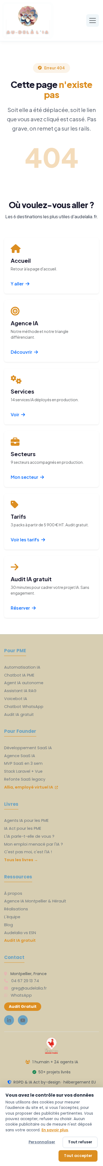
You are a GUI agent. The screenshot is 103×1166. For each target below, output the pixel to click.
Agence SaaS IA (19, 755)
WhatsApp (21, 995)
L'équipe (12, 917)
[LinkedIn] (9, 1020)
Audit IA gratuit (19, 714)
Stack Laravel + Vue (23, 771)
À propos (13, 893)
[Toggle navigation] (92, 20)
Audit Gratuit (23, 1006)
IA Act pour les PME (22, 828)
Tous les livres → (21, 860)
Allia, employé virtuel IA (29, 787)
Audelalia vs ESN (20, 932)
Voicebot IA (15, 698)
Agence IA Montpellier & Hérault (35, 901)
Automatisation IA (22, 667)
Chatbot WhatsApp (23, 706)
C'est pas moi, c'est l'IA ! (28, 852)
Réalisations (16, 909)
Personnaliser (42, 1142)
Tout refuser (80, 1142)
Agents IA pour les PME (26, 820)
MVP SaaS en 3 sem (23, 763)
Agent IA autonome (23, 683)
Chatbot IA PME (19, 675)
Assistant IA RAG (20, 690)
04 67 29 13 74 (25, 981)
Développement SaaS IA (28, 748)
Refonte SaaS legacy (24, 779)
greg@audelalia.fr (29, 988)
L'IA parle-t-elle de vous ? (29, 836)
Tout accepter (78, 1155)
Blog (8, 925)
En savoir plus (54, 1130)
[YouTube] (23, 1020)
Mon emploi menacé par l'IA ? (33, 844)
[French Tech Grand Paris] (51, 1045)
